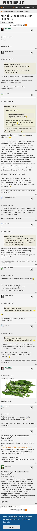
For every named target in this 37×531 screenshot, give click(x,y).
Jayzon (7, 93)
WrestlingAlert (14, 2)
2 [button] (21, 25)
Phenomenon (8, 267)
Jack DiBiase (8, 28)
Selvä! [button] (11, 527)
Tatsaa (3, 430)
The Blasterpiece (9, 197)
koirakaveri (8, 466)
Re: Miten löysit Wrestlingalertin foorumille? (15, 437)
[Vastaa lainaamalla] (31, 30)
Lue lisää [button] (6, 522)
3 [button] (23, 25)
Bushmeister (9, 51)
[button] (17, 25)
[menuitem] (3, 7)
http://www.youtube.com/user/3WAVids (16, 447)
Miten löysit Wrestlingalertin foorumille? (16, 17)
